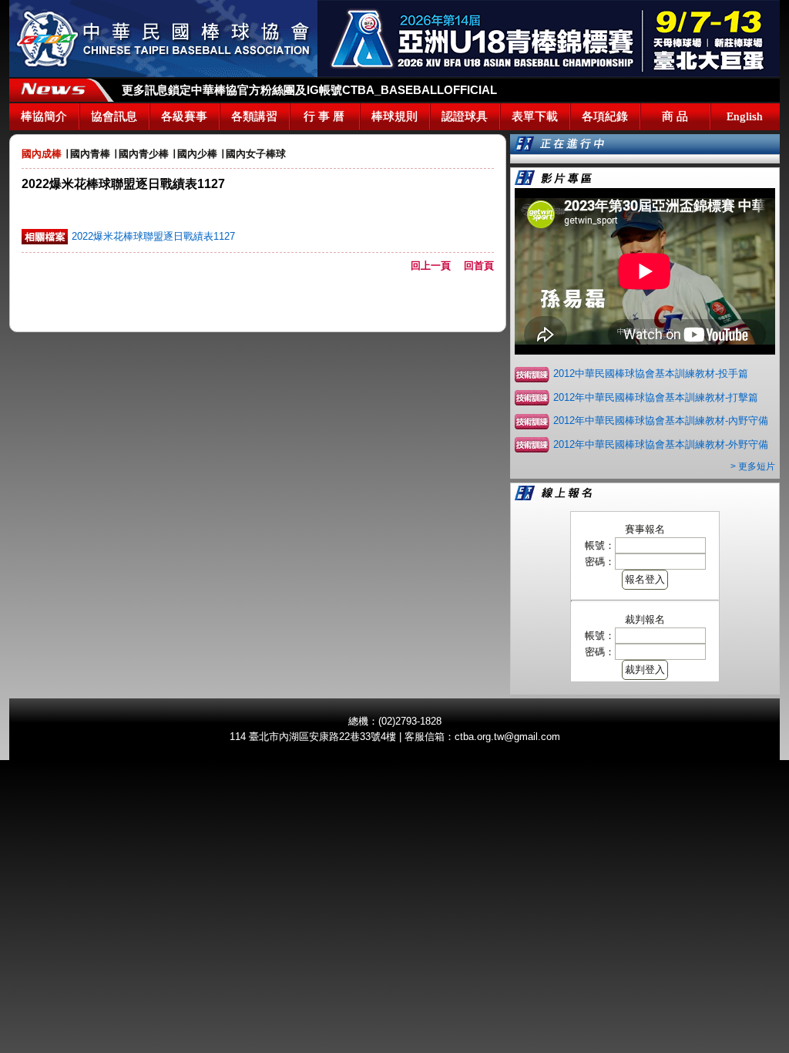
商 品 (675, 116)
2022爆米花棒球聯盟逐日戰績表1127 (153, 236)
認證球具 (465, 116)
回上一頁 (436, 265)
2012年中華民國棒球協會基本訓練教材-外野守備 (660, 444)
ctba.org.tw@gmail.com (507, 736)
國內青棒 (90, 154)
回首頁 (479, 265)
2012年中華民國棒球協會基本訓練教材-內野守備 (660, 420)
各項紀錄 (605, 116)
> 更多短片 (752, 466)
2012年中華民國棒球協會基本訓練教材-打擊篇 (655, 397)
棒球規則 (394, 116)
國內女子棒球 (256, 154)
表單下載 (535, 116)
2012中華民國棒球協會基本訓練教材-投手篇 (650, 373)
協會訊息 (114, 116)
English (745, 116)
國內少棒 (197, 154)
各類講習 (254, 116)
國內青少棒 (144, 154)
